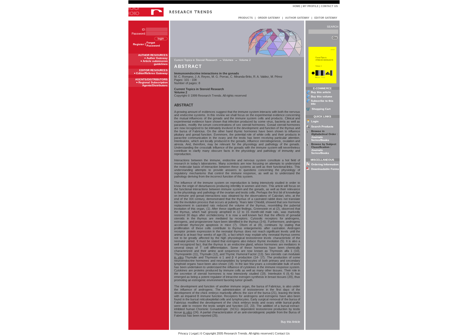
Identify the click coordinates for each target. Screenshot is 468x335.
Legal (194, 333)
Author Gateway (157, 58)
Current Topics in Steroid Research (196, 59)
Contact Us (329, 6)
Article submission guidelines (155, 62)
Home (296, 6)
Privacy (183, 333)
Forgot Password (153, 44)
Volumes (228, 59)
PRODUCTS (245, 18)
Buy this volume (321, 96)
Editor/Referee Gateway (152, 73)
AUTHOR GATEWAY (297, 18)
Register (138, 44)
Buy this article (321, 92)
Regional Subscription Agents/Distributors (153, 84)
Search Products (322, 126)
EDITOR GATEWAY (325, 18)
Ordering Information (325, 164)
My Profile (310, 6)
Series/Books (320, 140)
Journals (317, 137)
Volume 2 (245, 59)
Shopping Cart (321, 108)
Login (314, 121)
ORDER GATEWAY (269, 18)
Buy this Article (290, 321)
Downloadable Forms (325, 169)
